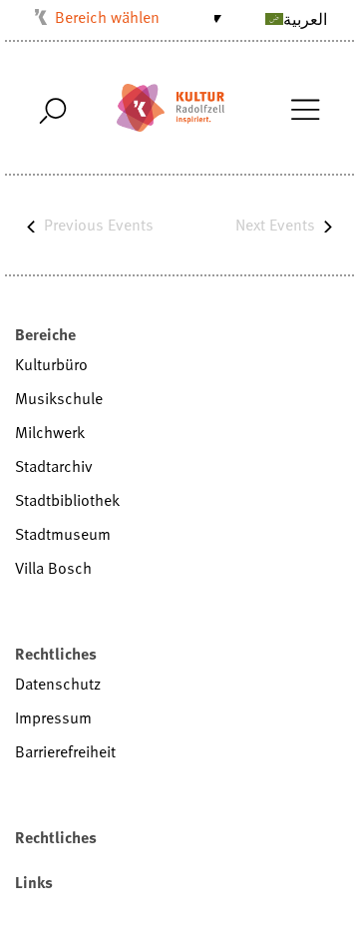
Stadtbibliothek (67, 500)
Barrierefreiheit (65, 751)
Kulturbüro (51, 364)
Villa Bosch (53, 568)
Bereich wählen (107, 17)
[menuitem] (272, 18)
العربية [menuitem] (305, 19)
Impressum (53, 717)
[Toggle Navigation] (304, 108)
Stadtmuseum (63, 534)
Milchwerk (50, 432)
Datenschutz (58, 684)
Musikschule (59, 398)
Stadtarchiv (54, 466)
